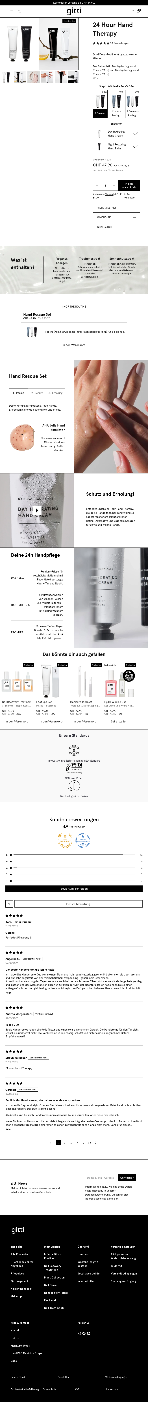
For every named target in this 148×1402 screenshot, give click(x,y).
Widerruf (116, 1266)
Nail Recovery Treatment (52, 1268)
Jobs (14, 1361)
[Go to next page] (97, 1142)
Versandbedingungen (124, 1273)
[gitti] (74, 11)
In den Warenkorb (129, 185)
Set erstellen (119, 721)
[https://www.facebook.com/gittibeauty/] (84, 1334)
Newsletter (63, 1377)
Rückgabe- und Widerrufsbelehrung (123, 1256)
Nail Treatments (54, 1308)
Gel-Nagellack (20, 1281)
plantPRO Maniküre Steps (26, 1353)
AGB (77, 1389)
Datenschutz (49, 1389)
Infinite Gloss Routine (52, 1256)
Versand (109, 194)
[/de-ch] (18, 1231)
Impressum (112, 1389)
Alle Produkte (19, 1254)
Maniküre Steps (20, 1345)
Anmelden (127, 1177)
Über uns (83, 1254)
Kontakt (16, 1330)
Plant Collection (54, 1277)
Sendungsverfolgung (123, 1281)
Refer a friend (18, 1377)
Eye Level (50, 1300)
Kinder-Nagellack (21, 1288)
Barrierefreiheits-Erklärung (25, 1389)
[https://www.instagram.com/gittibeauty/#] (79, 1334)
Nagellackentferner (56, 1292)
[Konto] (133, 11)
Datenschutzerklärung (97, 1194)
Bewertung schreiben (74, 888)
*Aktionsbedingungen (116, 1377)
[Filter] (9, 904)
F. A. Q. (15, 1338)
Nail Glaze (50, 1285)
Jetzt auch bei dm (89, 1273)
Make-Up (16, 1296)
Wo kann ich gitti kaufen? (88, 1264)
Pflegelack (17, 1273)
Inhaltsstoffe (86, 1281)
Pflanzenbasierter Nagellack (22, 1264)
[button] (101, 43)
